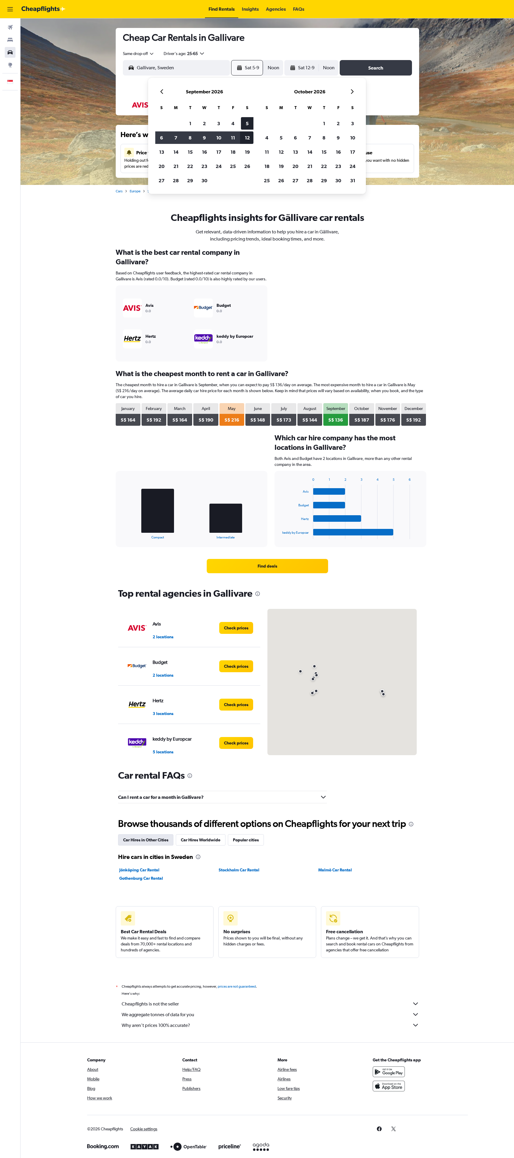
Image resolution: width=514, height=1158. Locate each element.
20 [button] (161, 166)
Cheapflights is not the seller (150, 1004)
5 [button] (247, 123)
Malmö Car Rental (335, 870)
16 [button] (204, 152)
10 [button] (218, 137)
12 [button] (247, 137)
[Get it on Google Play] (389, 1071)
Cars (119, 191)
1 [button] (190, 123)
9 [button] (204, 137)
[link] (267, 566)
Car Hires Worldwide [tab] (200, 840)
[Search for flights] (10, 27)
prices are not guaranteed (237, 986)
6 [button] (161, 137)
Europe (135, 191)
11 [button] (233, 137)
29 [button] (190, 180)
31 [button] (352, 180)
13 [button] (161, 152)
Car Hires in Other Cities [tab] (145, 840)
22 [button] (190, 166)
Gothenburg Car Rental (141, 878)
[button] (10, 9)
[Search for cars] (10, 52)
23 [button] (204, 166)
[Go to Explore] (10, 65)
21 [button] (175, 166)
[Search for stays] (10, 40)
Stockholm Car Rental (239, 870)
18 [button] (233, 152)
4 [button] (232, 123)
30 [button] (204, 180)
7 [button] (175, 137)
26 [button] (247, 166)
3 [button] (218, 123)
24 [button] (219, 166)
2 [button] (204, 123)
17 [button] (218, 152)
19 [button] (247, 152)
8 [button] (190, 137)
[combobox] (138, 53)
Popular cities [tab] (246, 840)
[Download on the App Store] (389, 1086)
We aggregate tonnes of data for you (158, 1014)
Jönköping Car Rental (139, 870)
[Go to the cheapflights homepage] (43, 9)
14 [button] (175, 152)
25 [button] (233, 166)
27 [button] (161, 180)
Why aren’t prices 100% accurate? (156, 1025)
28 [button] (176, 180)
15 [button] (190, 152)
